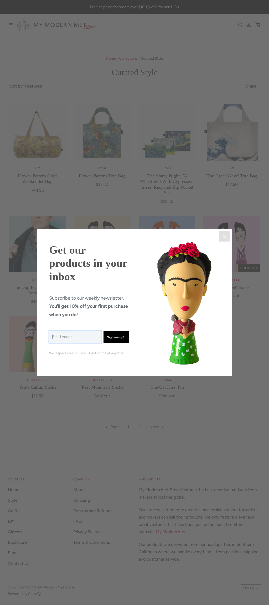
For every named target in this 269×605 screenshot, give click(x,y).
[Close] (224, 236)
